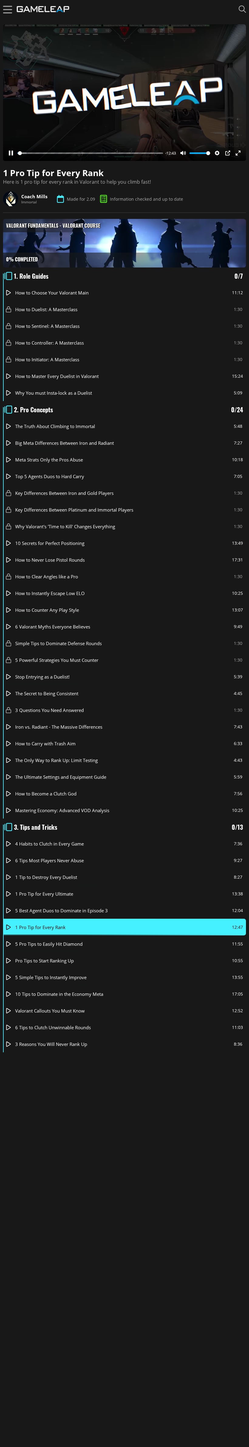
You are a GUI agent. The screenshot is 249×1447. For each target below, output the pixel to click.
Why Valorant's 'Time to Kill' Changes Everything (65, 526)
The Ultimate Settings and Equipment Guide (60, 777)
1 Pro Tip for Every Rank (40, 927)
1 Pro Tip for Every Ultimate (44, 894)
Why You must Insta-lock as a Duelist (53, 393)
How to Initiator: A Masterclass (47, 359)
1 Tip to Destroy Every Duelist (46, 877)
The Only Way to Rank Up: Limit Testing (56, 760)
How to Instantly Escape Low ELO (50, 593)
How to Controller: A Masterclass (49, 343)
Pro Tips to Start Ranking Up (44, 961)
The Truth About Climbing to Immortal (55, 426)
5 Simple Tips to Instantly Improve (51, 977)
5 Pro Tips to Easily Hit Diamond (49, 944)
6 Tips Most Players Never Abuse (49, 860)
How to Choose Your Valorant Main (52, 293)
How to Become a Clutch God (46, 794)
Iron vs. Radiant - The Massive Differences (58, 727)
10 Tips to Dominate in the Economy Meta (59, 994)
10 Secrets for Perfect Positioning (49, 543)
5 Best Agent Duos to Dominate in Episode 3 (61, 910)
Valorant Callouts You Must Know (50, 1011)
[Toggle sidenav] (7, 9)
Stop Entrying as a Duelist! (42, 677)
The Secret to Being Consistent (46, 693)
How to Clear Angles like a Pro (46, 577)
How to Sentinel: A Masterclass (47, 326)
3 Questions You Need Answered (49, 710)
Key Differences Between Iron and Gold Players (64, 493)
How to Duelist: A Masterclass (46, 309)
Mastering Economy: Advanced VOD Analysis (62, 810)
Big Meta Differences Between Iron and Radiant (64, 443)
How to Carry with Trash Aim (45, 744)
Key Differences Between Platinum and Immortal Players (74, 510)
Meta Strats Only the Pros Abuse (49, 460)
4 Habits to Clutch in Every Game (49, 844)
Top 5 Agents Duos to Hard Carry (49, 476)
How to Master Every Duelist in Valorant (57, 376)
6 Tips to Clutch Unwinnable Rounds (53, 1027)
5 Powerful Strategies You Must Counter (56, 660)
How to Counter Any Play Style (47, 610)
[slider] (90, 153)
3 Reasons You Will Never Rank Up (51, 1044)
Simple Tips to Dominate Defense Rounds (58, 643)
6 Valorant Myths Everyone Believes (52, 627)
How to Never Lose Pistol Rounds (50, 560)
